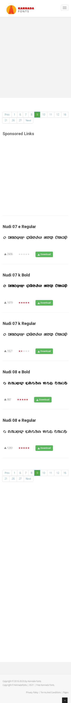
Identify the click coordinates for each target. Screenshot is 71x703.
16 (64, 114)
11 (50, 114)
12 (57, 114)
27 (20, 120)
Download (45, 254)
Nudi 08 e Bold (16, 372)
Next (28, 120)
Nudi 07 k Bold (16, 275)
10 (43, 114)
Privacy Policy (32, 692)
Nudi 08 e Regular (19, 420)
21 (6, 120)
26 (13, 120)
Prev (7, 114)
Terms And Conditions (50, 692)
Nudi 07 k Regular (19, 323)
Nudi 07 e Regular (19, 226)
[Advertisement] (35, 56)
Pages (65, 692)
